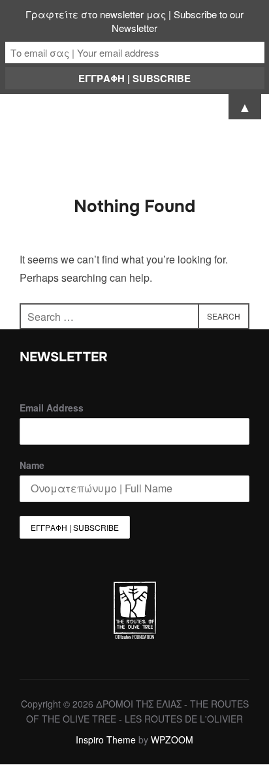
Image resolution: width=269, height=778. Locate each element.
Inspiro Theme (106, 739)
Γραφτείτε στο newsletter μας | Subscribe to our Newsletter (134, 21)
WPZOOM (172, 739)
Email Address (52, 407)
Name (32, 464)
